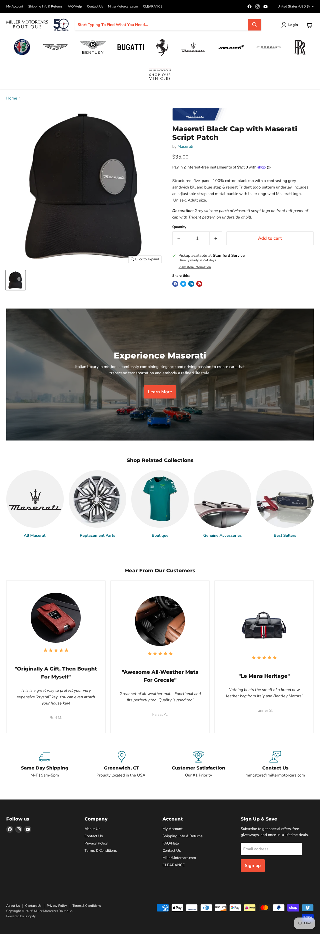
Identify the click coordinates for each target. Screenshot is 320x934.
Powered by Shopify (21, 916)
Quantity (179, 227)
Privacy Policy (96, 843)
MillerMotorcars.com (123, 6)
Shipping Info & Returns (45, 6)
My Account (14, 6)
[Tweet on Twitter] (183, 284)
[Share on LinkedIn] (191, 284)
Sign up (253, 865)
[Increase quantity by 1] (216, 238)
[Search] (254, 24)
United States (294, 6)
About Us (92, 828)
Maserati (185, 146)
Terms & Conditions (100, 850)
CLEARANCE (152, 6)
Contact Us (95, 6)
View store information (194, 267)
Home (11, 98)
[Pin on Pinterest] (199, 284)
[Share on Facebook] (175, 284)
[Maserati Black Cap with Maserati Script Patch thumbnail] (16, 280)
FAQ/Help (75, 6)
